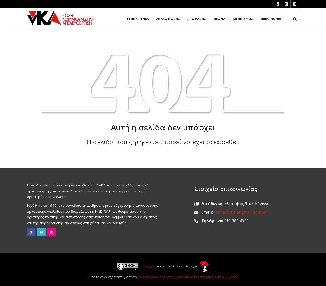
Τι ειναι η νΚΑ (138, 18)
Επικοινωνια (270, 18)
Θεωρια (219, 18)
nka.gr (148, 266)
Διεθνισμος (242, 18)
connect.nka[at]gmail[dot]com (240, 212)
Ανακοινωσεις (168, 18)
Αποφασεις (196, 18)
